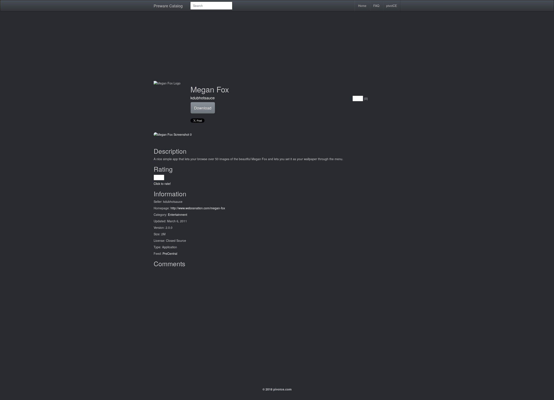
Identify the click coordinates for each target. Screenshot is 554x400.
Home (362, 5)
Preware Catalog (168, 5)
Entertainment (177, 214)
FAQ (376, 5)
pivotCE (391, 5)
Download (202, 108)
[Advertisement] (277, 46)
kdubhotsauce (202, 97)
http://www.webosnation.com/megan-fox (198, 208)
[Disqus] (277, 323)
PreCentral (170, 253)
